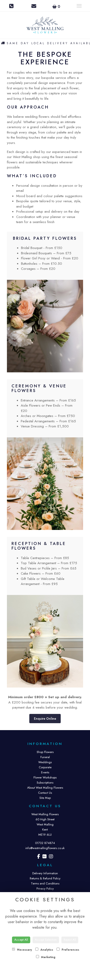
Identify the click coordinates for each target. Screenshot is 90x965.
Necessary (24, 950)
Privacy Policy (45, 888)
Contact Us (45, 793)
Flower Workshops (45, 777)
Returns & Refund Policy (45, 878)
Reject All (70, 939)
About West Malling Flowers (45, 787)
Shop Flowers (45, 752)
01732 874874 (45, 843)
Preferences (70, 950)
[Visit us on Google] (44, 857)
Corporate (45, 767)
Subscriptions (45, 782)
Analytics (46, 950)
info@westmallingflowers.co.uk (45, 848)
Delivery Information (45, 873)
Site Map (45, 798)
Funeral (45, 757)
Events (45, 772)
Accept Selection (46, 939)
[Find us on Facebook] (38, 857)
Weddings (45, 762)
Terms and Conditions (45, 883)
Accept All (21, 939)
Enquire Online (45, 718)
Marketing (47, 957)
